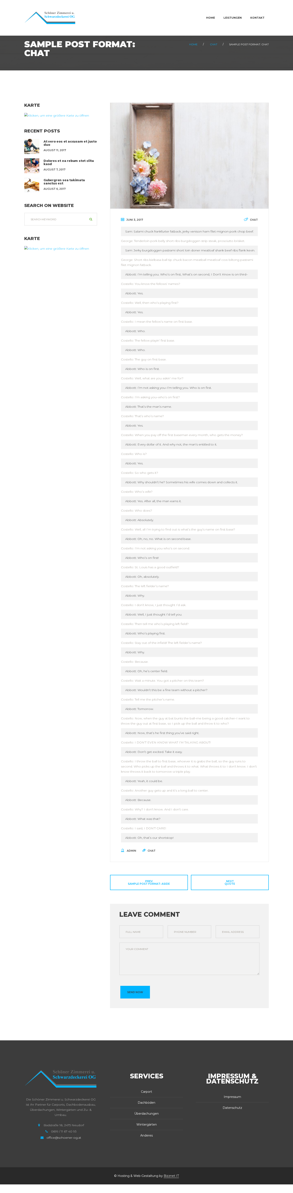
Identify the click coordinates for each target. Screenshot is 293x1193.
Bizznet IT (171, 1176)
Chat (213, 44)
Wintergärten (146, 1124)
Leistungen (233, 17)
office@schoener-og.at (64, 1138)
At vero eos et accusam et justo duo (70, 143)
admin (131, 850)
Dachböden (146, 1103)
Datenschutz (232, 1108)
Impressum (232, 1097)
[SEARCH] (90, 219)
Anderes (146, 1135)
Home (210, 17)
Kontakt (257, 17)
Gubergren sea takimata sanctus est (64, 181)
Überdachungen (146, 1113)
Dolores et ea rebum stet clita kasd (69, 162)
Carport (146, 1092)
